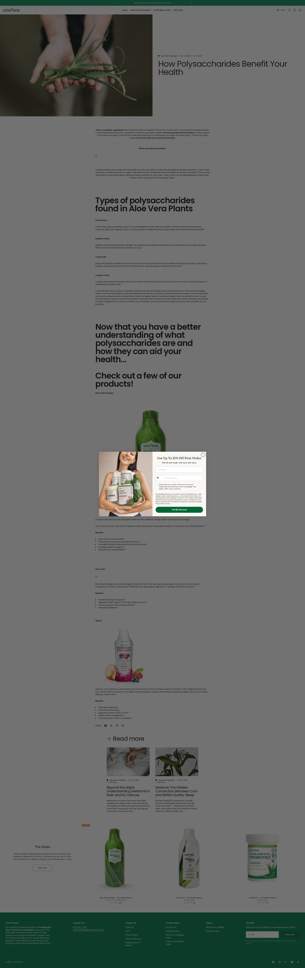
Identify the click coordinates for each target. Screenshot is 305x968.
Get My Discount (179, 510)
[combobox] (160, 478)
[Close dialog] (203, 455)
